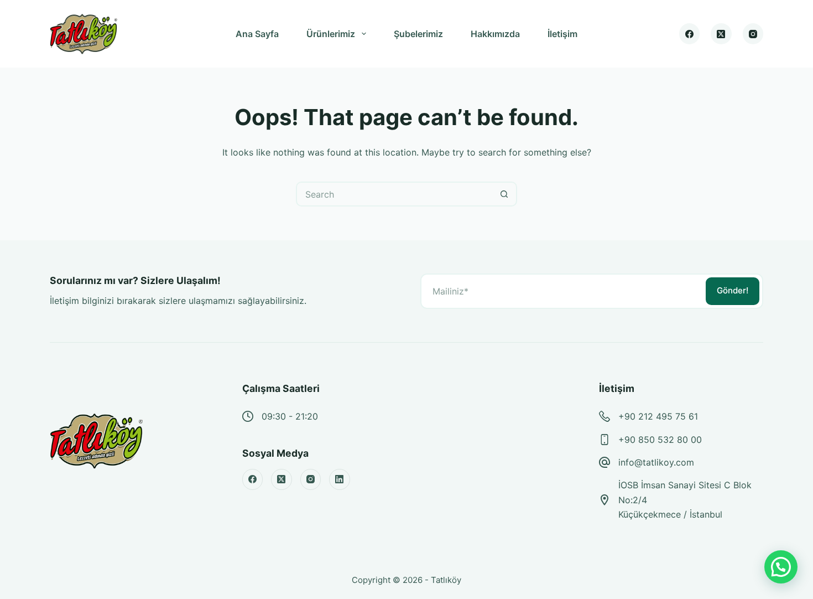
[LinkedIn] (339, 479)
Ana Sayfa (257, 33)
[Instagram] (753, 33)
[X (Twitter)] (721, 33)
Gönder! (732, 290)
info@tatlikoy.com (656, 462)
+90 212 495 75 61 (658, 416)
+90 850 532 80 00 (660, 439)
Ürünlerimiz (330, 33)
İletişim (562, 33)
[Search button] (504, 194)
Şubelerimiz (418, 33)
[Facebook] (689, 33)
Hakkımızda (495, 33)
